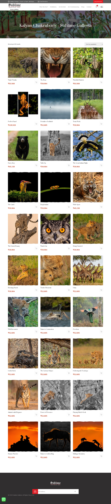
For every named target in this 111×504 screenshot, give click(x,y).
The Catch (11, 205)
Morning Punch (13, 288)
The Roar (43, 80)
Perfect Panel (12, 121)
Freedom (76, 329)
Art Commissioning (73, 7)
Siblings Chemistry (79, 454)
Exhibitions (53, 7)
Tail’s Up (43, 163)
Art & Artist (62, 7)
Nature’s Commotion (47, 329)
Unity (74, 288)
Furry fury (11, 163)
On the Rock (12, 371)
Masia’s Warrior (13, 454)
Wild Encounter (13, 329)
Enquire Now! (98, 1)
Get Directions (44, 1)
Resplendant (44, 205)
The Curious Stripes (46, 371)
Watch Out (43, 246)
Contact (89, 7)
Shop (82, 7)
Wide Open (76, 205)
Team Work (76, 121)
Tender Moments (45, 288)
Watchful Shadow (78, 80)
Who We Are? (43, 7)
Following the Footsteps (80, 371)
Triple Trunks (12, 80)
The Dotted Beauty (14, 246)
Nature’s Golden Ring (47, 454)
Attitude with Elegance (15, 412)
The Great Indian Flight (80, 163)
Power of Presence (46, 412)
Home (2, 35)
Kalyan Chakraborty (11, 35)
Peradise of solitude (46, 121)
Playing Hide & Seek (79, 412)
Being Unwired (77, 246)
